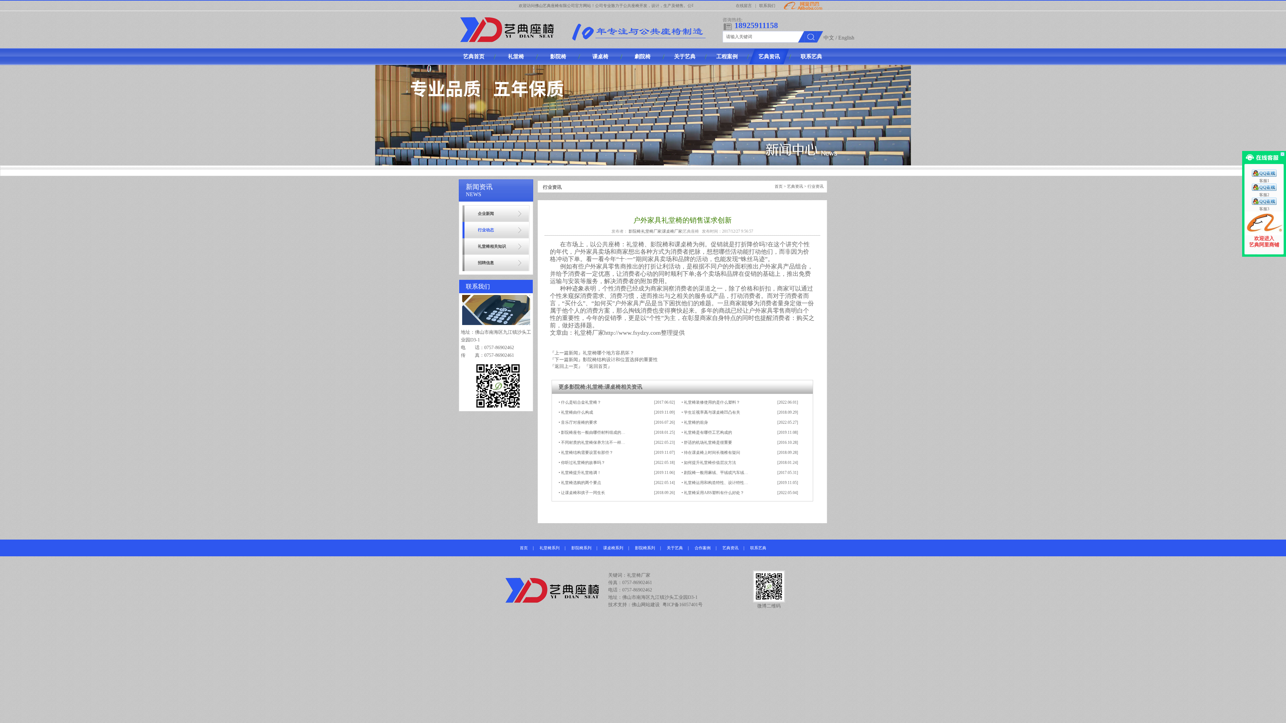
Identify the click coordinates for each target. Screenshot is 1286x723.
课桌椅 (613, 387)
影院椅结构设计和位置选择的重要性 (620, 359)
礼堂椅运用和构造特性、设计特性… (716, 482)
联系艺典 (758, 548)
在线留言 (744, 5)
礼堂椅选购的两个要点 (581, 482)
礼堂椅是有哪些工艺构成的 (708, 432)
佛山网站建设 (646, 604)
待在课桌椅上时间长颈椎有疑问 (712, 452)
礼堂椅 (595, 387)
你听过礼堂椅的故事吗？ (583, 462)
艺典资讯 (795, 186)
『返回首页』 (598, 366)
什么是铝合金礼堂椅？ (581, 402)
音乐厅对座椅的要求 (579, 422)
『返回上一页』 (566, 366)
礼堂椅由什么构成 (577, 412)
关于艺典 (675, 548)
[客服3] (1264, 203)
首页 (779, 186)
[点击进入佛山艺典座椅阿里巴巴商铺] (1264, 234)
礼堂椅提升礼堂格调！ (581, 472)
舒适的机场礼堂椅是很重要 (708, 442)
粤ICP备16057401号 (682, 604)
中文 (829, 38)
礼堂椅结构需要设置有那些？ (587, 452)
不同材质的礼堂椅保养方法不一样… (593, 442)
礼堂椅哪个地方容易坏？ (608, 352)
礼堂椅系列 (550, 548)
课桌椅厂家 (672, 231)
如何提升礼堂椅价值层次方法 (710, 462)
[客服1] (1264, 175)
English (846, 38)
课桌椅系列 (613, 548)
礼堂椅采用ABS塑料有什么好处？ (714, 492)
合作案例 (703, 548)
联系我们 (767, 5)
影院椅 (635, 231)
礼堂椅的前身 (696, 422)
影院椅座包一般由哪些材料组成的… (593, 432)
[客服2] (1264, 189)
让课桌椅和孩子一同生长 (583, 492)
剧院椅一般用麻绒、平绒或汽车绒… (716, 472)
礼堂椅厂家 (651, 231)
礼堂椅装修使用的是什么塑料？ (712, 402)
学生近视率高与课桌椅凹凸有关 (712, 412)
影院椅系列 (581, 548)
